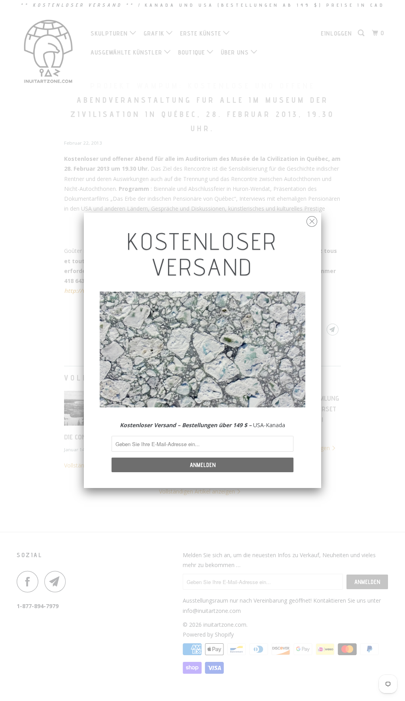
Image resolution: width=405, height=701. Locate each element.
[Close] (312, 219)
